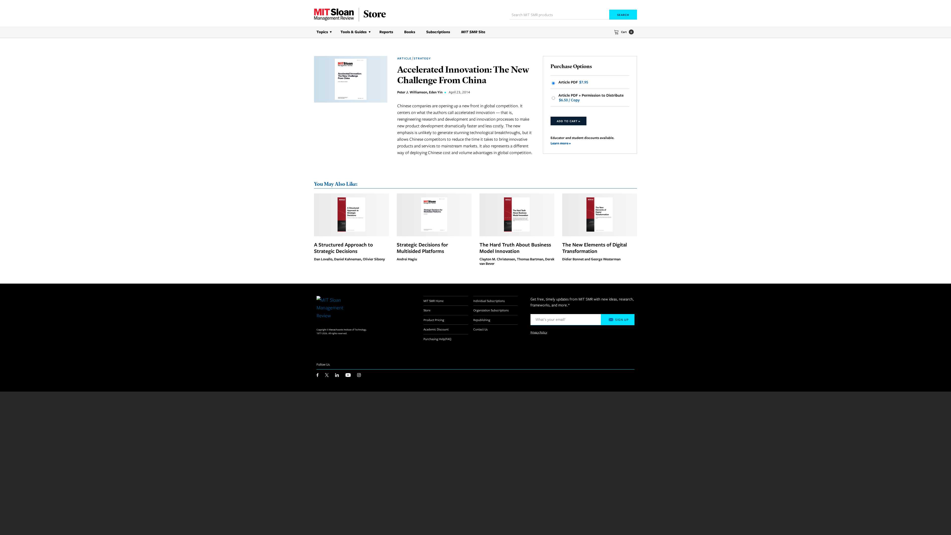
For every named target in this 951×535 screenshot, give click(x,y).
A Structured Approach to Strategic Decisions (343, 247)
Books (409, 31)
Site (473, 31)
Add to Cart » (568, 121)
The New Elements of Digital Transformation (594, 247)
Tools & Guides (354, 31)
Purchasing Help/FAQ (437, 339)
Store (426, 310)
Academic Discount (436, 329)
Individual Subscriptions (489, 301)
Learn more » (561, 143)
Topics (322, 31)
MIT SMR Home (433, 301)
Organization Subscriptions (491, 310)
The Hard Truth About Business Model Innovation (515, 247)
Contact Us (480, 329)
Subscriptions (438, 31)
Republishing (481, 320)
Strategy (422, 58)
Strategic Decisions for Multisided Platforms (422, 247)
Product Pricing (433, 320)
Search (623, 15)
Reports (386, 31)
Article (404, 58)
